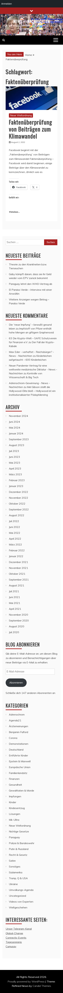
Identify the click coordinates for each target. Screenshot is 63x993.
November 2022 (18, 497)
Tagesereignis (14, 942)
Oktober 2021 (17, 573)
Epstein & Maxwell (20, 761)
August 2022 (16, 515)
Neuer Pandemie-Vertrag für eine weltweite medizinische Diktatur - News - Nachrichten (33, 369)
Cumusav (11, 946)
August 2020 (16, 626)
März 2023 (15, 474)
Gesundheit (15, 784)
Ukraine (13, 884)
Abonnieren (16, 682)
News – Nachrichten (31, 21)
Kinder (12, 802)
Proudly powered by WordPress (26, 981)
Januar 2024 (16, 433)
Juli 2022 (14, 521)
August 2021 (16, 585)
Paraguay (14, 837)
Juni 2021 (14, 597)
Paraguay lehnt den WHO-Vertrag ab (30, 283)
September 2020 (19, 620)
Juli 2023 (14, 451)
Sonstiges (14, 866)
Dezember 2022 (18, 491)
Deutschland (16, 749)
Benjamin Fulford (18, 732)
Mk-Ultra (14, 819)
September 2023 (19, 439)
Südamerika (15, 872)
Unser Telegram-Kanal (19, 928)
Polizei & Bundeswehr (21, 843)
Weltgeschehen (18, 907)
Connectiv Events (16, 937)
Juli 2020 (14, 632)
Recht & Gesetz (18, 854)
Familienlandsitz (18, 773)
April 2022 (15, 538)
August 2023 (16, 445)
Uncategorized (17, 895)
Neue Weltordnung (21, 115)
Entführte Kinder (18, 755)
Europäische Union (19, 767)
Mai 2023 (14, 462)
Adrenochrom (17, 714)
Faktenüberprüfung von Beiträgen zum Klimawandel (30, 129)
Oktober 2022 (17, 503)
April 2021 (15, 608)
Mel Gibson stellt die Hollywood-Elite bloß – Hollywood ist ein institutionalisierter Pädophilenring (32, 390)
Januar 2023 (16, 486)
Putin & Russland (18, 849)
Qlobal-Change (14, 933)
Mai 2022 (14, 532)
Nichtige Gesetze (19, 831)
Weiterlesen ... (14, 212)
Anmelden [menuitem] (6, 3)
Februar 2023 (17, 480)
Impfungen (15, 796)
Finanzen (14, 778)
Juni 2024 (14, 421)
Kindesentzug (17, 808)
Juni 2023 (14, 456)
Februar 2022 (17, 550)
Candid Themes (42, 985)
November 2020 (18, 614)
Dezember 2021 (18, 562)
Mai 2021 (14, 603)
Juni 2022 (14, 527)
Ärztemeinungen (18, 726)
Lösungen (14, 814)
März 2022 (15, 544)
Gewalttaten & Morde (21, 790)
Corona (13, 738)
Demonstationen (18, 743)
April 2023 (15, 468)
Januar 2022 (16, 556)
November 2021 (18, 567)
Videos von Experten (21, 901)
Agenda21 (15, 720)
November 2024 (18, 415)
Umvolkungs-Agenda (21, 890)
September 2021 (19, 579)
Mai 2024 (14, 427)
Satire (12, 860)
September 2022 (19, 509)
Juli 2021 (14, 591)
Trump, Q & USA (18, 878)
